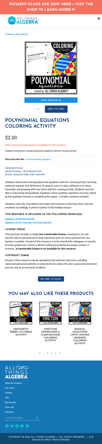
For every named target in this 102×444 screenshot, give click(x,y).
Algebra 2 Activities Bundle (20, 219)
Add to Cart (56, 109)
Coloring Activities (33, 159)
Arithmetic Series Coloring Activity (21, 332)
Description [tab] (14, 168)
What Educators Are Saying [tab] (25, 175)
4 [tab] (53, 354)
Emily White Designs (57, 440)
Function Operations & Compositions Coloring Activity (50, 335)
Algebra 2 (47, 159)
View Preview (50, 101)
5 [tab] (57, 354)
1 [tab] (41, 354)
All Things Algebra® (51, 20)
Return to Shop (51, 279)
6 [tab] (61, 354)
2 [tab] (45, 354)
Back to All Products (17, 34)
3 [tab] (49, 354)
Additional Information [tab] (23, 171)
